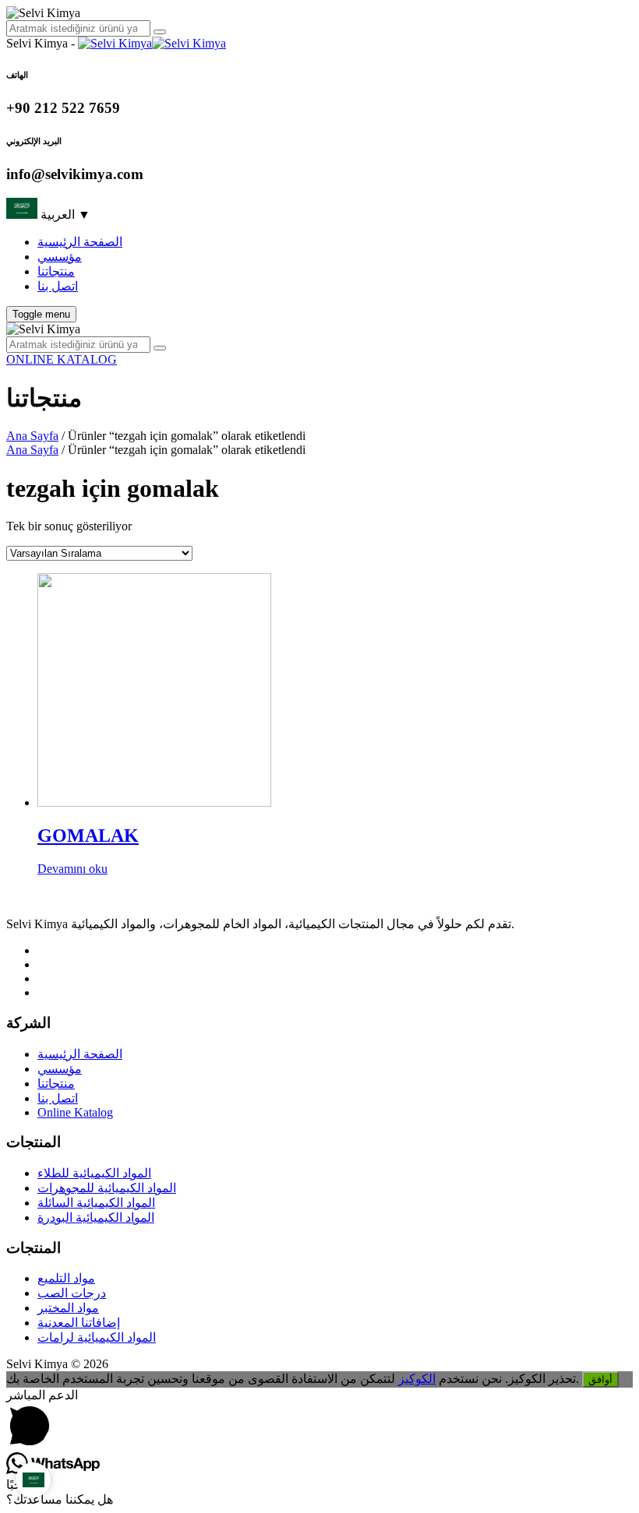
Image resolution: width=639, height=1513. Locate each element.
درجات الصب (71, 1293)
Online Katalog (75, 1112)
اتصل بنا (57, 286)
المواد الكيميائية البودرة (95, 1217)
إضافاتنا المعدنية (78, 1322)
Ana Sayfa (32, 435)
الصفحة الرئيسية (79, 241)
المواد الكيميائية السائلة (96, 1202)
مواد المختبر (68, 1307)
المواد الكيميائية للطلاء (94, 1173)
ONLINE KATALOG (61, 359)
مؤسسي (59, 256)
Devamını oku (72, 868)
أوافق (600, 1379)
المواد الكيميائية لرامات (96, 1337)
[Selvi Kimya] (152, 43)
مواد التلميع (66, 1278)
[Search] (160, 32)
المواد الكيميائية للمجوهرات (106, 1188)
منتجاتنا (56, 271)
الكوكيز (417, 1378)
